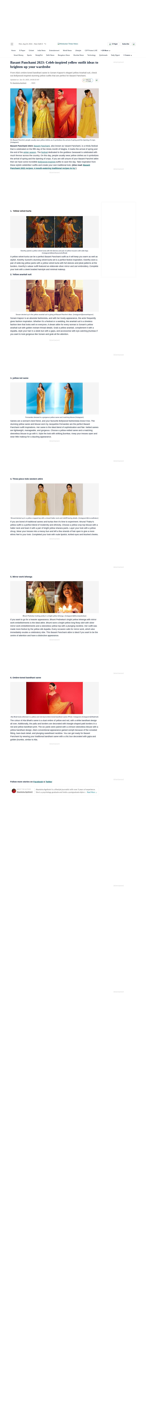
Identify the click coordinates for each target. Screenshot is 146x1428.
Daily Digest (115, 55)
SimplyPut (39, 55)
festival (44, 152)
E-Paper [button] (115, 44)
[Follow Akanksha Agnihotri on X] (29, 83)
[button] (12, 44)
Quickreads (103, 55)
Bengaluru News (64, 55)
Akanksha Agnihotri (19, 83)
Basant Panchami (42, 146)
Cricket (31, 50)
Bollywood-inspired (47, 162)
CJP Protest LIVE (91, 50)
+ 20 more (104, 50)
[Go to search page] (16, 44)
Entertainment (54, 50)
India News (42, 50)
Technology (91, 55)
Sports (29, 55)
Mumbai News (78, 55)
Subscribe (125, 44)
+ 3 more (126, 55)
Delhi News (50, 55)
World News (67, 50)
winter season (29, 152)
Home (13, 50)
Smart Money (18, 55)
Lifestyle (78, 50)
